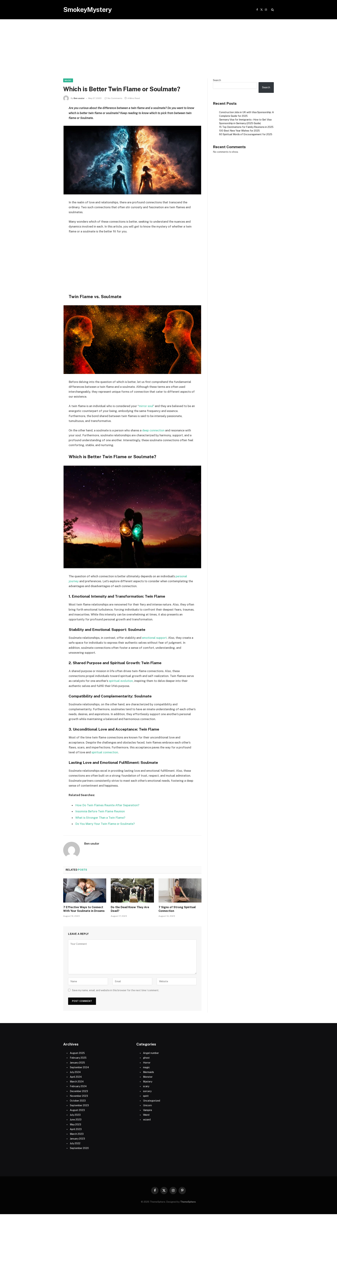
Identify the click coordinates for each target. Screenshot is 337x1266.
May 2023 (75, 1124)
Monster (148, 1076)
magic (68, 80)
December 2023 (79, 1091)
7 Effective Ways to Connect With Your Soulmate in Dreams (84, 909)
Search (217, 80)
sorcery (147, 1091)
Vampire (147, 1110)
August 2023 (77, 1110)
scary (146, 1086)
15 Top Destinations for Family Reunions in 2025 (246, 127)
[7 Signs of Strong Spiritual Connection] (179, 890)
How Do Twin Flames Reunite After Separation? (107, 805)
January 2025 (77, 1062)
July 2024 (75, 1072)
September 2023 (79, 1105)
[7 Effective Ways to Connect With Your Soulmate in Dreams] (84, 890)
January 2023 (77, 1138)
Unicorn (147, 1105)
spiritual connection (104, 752)
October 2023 (78, 1100)
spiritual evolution (121, 681)
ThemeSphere (188, 1201)
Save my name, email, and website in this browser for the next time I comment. (115, 990)
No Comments (115, 98)
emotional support (154, 637)
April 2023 (76, 1129)
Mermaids (148, 1072)
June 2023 (75, 1119)
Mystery (147, 1081)
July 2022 (75, 1143)
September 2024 (79, 1067)
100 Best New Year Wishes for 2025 (239, 130)
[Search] (272, 10)
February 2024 (78, 1086)
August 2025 (77, 1053)
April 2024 (76, 1076)
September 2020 (79, 1148)
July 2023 (75, 1114)
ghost (146, 1057)
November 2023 (79, 1096)
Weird (146, 1114)
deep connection (153, 430)
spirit (146, 1096)
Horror (146, 1062)
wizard (147, 1119)
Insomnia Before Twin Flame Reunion (100, 811)
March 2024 (77, 1081)
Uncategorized (151, 1100)
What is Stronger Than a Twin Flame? (100, 817)
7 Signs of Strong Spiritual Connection (177, 909)
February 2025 (78, 1057)
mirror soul (146, 406)
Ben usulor (79, 98)
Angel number (151, 1053)
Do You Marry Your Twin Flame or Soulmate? (105, 823)
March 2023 (77, 1134)
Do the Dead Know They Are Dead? (130, 909)
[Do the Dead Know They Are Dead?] (132, 890)
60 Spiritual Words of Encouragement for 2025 (245, 134)
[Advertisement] (168, 52)
